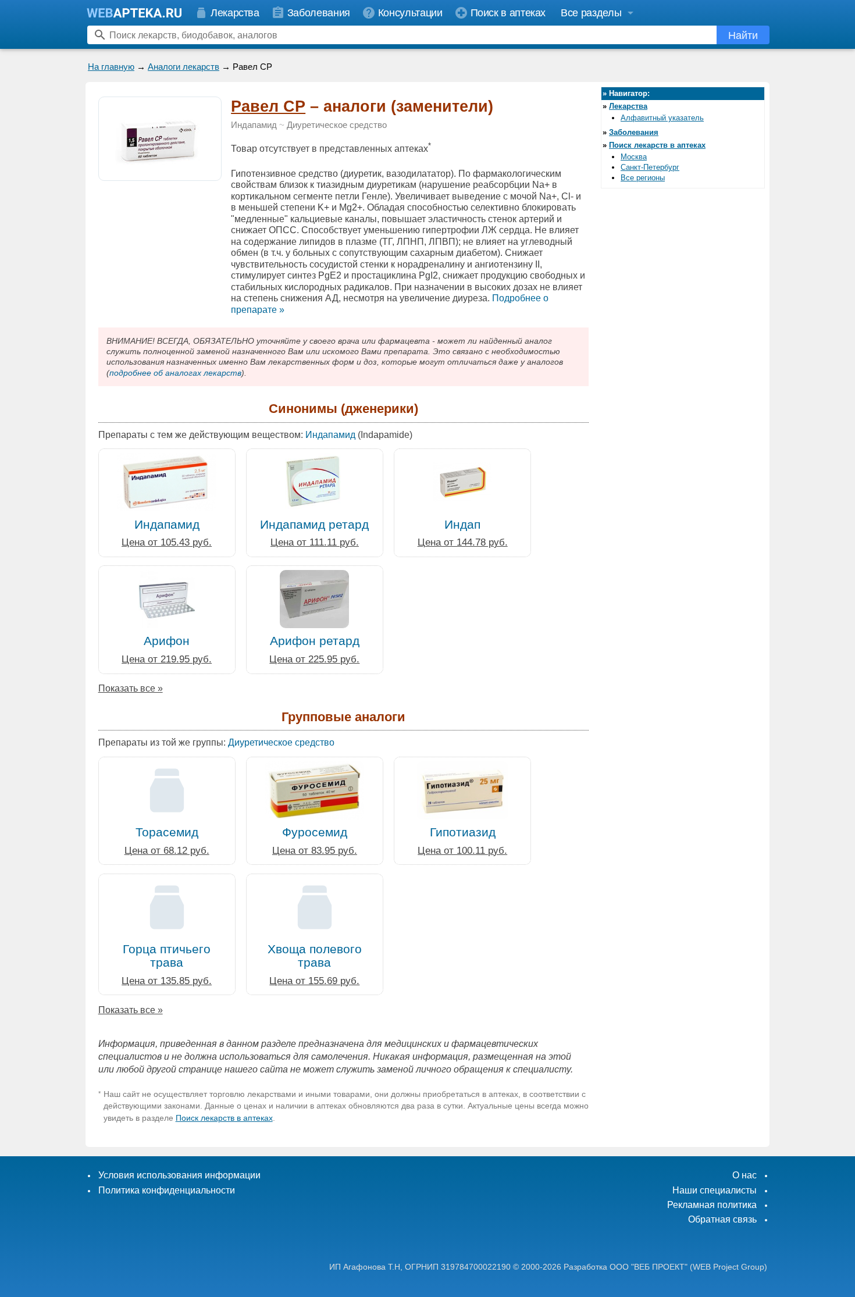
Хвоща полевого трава (315, 955)
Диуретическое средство (337, 125)
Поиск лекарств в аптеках (224, 1118)
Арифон (167, 640)
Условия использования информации (179, 1175)
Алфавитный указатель (662, 117)
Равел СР (268, 106)
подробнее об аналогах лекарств (175, 372)
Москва (634, 156)
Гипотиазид (463, 832)
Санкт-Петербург (650, 167)
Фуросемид (314, 832)
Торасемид (167, 832)
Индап (462, 524)
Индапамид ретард (314, 524)
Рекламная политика (712, 1205)
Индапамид (254, 125)
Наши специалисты (714, 1190)
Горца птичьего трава (167, 955)
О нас (744, 1175)
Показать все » (130, 688)
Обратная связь (722, 1219)
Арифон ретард (314, 640)
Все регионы (643, 177)
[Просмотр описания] (160, 174)
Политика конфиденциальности (166, 1190)
